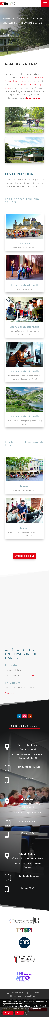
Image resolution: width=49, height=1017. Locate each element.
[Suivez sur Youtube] (30, 716)
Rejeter (19, 1013)
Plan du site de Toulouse (28, 766)
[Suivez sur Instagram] (24, 716)
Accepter (8, 1013)
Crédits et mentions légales (24, 996)
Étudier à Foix (23, 555)
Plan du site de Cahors (28, 876)
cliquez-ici (36, 1008)
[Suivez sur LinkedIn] (19, 716)
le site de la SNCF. (28, 675)
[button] (45, 3)
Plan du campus (12, 693)
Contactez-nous (24, 726)
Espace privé (33, 993)
